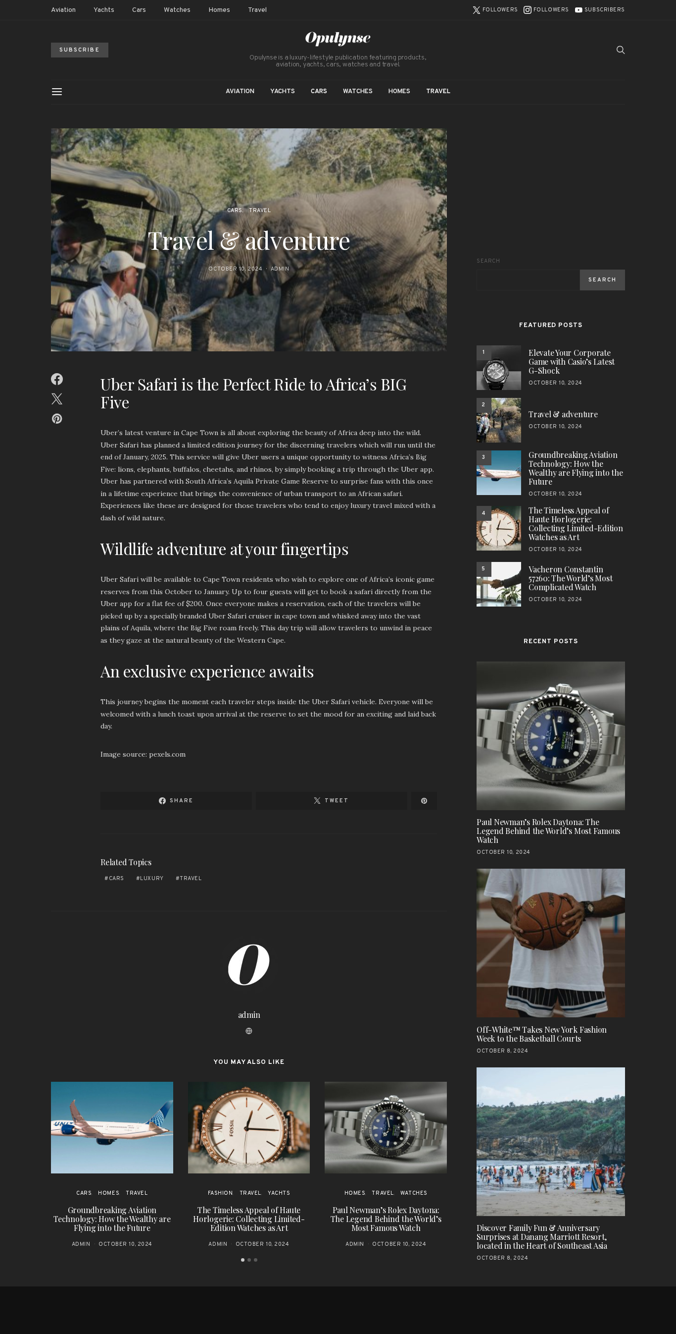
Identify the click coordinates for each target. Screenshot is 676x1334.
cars (116, 878)
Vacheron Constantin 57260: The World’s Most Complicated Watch (570, 578)
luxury (151, 878)
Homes (219, 10)
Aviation (63, 10)
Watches (177, 10)
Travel (257, 10)
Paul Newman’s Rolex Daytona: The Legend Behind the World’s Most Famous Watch (386, 1219)
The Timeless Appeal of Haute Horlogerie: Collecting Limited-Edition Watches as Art (249, 1219)
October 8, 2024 (502, 1051)
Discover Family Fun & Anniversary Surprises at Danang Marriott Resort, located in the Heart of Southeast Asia (542, 1237)
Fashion (220, 1193)
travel (190, 878)
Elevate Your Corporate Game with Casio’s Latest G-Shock (572, 361)
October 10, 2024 (235, 269)
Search (488, 261)
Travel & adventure (563, 414)
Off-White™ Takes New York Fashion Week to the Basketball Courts (542, 1034)
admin (280, 269)
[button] (243, 1260)
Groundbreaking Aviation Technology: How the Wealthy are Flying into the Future (112, 1219)
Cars (139, 10)
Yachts (104, 10)
